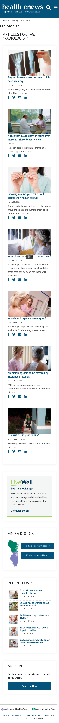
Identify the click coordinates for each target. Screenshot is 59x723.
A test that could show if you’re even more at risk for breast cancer (29, 137)
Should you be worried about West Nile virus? (34, 604)
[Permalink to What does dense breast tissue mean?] (29, 241)
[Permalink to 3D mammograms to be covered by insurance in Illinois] (29, 358)
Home (5, 21)
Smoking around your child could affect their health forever (27, 195)
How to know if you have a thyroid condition (34, 629)
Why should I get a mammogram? (27, 318)
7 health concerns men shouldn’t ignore (31, 592)
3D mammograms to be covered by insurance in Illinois (28, 374)
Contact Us (16, 715)
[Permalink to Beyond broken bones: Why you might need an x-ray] (29, 62)
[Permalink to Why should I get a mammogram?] (29, 303)
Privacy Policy (49, 715)
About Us (5, 715)
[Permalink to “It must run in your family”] (29, 420)
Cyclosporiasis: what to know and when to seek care (35, 641)
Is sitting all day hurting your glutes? (34, 616)
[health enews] (22, 9)
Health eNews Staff (32, 715)
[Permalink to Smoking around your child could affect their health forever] (29, 179)
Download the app (20, 510)
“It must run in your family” (23, 435)
